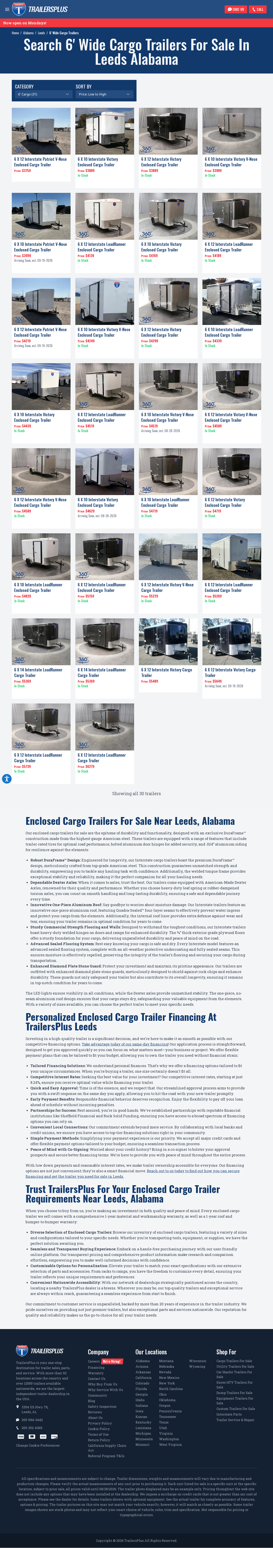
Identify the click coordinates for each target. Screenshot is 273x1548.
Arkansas (143, 1372)
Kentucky (143, 1422)
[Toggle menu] (7, 9)
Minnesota (144, 1439)
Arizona (142, 1366)
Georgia (142, 1394)
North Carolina (171, 1389)
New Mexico (169, 1377)
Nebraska (166, 1366)
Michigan (143, 1433)
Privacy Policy (100, 1423)
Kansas (141, 1417)
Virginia (166, 1433)
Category (24, 86)
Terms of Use (98, 1434)
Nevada (165, 1372)
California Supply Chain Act (107, 1447)
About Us (95, 1418)
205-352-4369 (32, 1428)
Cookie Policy (99, 1429)
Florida (141, 1389)
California (143, 1377)
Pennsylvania (170, 1411)
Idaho (140, 1400)
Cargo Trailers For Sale (234, 1361)
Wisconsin (197, 1361)
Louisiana (143, 1428)
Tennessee (167, 1417)
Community (97, 1395)
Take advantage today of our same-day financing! (125, 1044)
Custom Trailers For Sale (235, 1409)
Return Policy (99, 1440)
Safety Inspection (102, 1406)
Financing (96, 1367)
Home (15, 32)
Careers (104, 1361)
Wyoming (197, 1366)
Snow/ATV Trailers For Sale (234, 1384)
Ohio (162, 1394)
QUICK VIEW (41, 176)
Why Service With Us (105, 1390)
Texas (163, 1422)
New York (167, 1383)
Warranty (96, 1373)
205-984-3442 (32, 1420)
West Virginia (170, 1444)
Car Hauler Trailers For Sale (234, 1374)
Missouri (142, 1444)
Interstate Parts (229, 1414)
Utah (163, 1428)
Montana (166, 1361)
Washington (169, 1439)
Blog (91, 1401)
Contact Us (96, 1378)
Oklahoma (167, 1400)
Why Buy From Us (102, 1384)
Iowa (139, 1411)
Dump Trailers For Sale (234, 1393)
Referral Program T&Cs (106, 1456)
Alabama (28, 32)
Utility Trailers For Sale (235, 1366)
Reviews (95, 1412)
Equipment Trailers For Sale (234, 1400)
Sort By (84, 86)
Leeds (41, 32)
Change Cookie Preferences (38, 1445)
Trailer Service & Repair (235, 1420)
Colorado (142, 1383)
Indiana (142, 1405)
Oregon (164, 1405)
